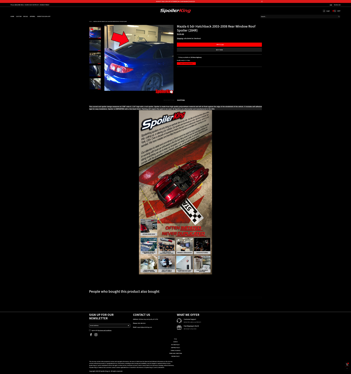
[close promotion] (262, 1)
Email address (94, 325)
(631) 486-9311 (142, 323)
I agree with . (101, 330)
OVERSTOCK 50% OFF (43, 16)
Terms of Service (175, 350)
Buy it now (219, 50)
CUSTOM (18, 16)
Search (175, 341)
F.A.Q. (175, 339)
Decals (25, 16)
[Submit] (339, 16)
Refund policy (175, 356)
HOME (12, 16)
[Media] (171, 91)
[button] (105, 59)
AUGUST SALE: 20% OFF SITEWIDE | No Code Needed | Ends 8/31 (175, 1)
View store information (186, 63)
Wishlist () (337, 5)
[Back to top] (347, 368)
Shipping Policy (175, 347)
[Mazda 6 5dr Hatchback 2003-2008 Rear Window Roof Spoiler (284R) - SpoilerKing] (139, 59)
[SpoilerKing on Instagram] (96, 335)
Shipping (180, 38)
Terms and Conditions (175, 353)
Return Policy (175, 344)
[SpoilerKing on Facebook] (91, 335)
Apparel (32, 16)
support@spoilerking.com (144, 327)
